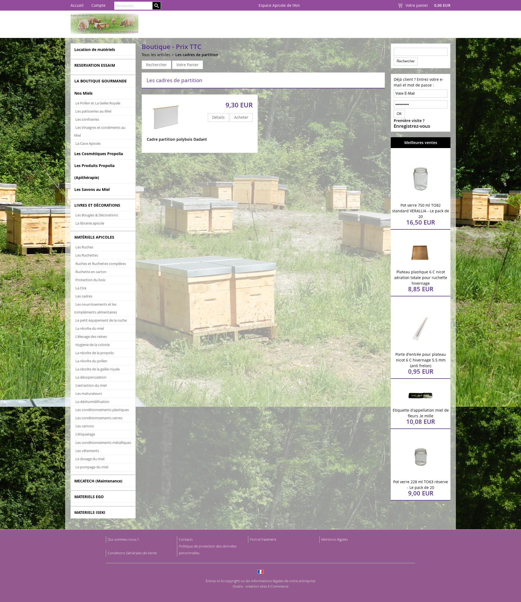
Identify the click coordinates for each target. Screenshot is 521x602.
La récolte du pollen (91, 360)
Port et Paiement (263, 539)
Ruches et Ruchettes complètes (100, 263)
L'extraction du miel (91, 385)
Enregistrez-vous (412, 126)
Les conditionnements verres (98, 417)
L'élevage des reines (91, 336)
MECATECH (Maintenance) (98, 480)
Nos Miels (83, 93)
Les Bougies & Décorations (96, 215)
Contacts (186, 539)
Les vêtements (87, 450)
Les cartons (84, 426)
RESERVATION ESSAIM (94, 65)
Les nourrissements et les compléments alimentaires (95, 308)
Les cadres (83, 296)
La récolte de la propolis (94, 352)
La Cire (80, 288)
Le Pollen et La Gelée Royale (97, 103)
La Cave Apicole (87, 143)
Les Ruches (84, 247)
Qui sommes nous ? (123, 539)
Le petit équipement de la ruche (101, 320)
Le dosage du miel (89, 458)
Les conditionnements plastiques (102, 409)
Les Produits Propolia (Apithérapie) (94, 171)
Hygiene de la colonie (92, 344)
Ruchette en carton (90, 271)
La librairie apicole (89, 223)
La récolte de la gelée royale (97, 369)
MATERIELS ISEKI (89, 512)
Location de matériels (94, 49)
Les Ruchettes (86, 255)
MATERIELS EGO (89, 496)
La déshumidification (92, 401)
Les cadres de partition (196, 54)
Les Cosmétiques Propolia (98, 153)
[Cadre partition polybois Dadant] (166, 134)
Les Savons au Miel (92, 189)
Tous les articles (156, 54)
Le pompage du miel (91, 467)
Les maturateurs (88, 393)
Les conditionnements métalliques (103, 442)
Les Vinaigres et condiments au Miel (99, 131)
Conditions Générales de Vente (132, 552)
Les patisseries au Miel (93, 111)
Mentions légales (334, 539)
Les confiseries (87, 119)
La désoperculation (90, 377)
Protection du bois (90, 279)
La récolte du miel (89, 328)
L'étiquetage (85, 434)
